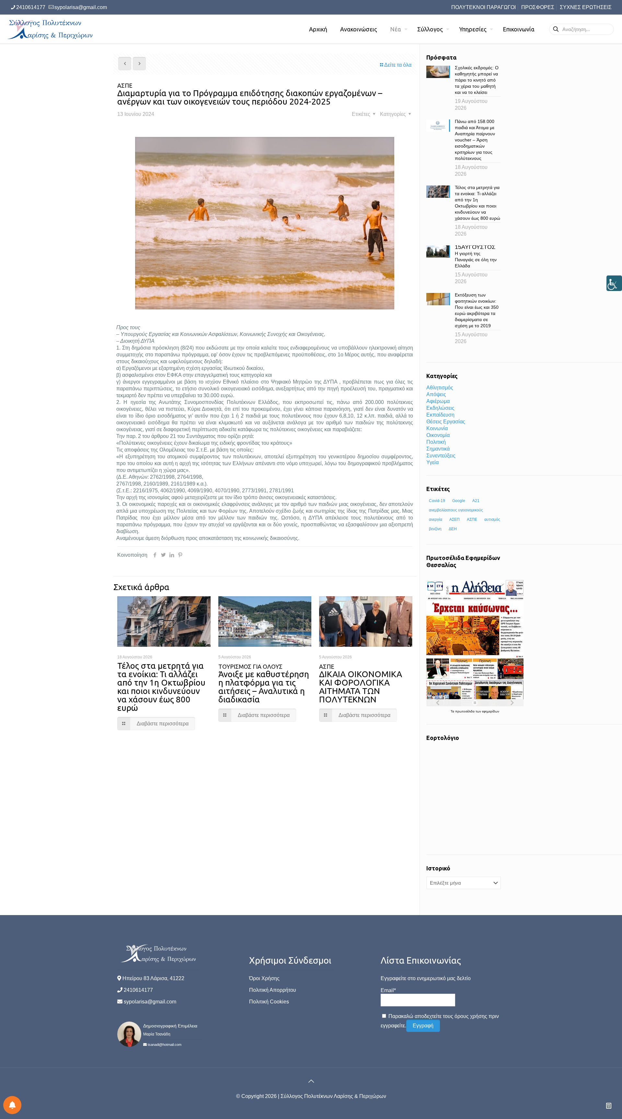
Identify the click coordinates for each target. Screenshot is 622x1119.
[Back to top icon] (311, 1081)
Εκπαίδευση (440, 415)
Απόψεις (436, 394)
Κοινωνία (437, 428)
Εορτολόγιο (442, 737)
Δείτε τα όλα (397, 65)
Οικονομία (438, 435)
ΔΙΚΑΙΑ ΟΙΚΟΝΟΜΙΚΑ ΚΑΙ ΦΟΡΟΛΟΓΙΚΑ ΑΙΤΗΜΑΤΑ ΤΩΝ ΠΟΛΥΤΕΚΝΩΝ (360, 683)
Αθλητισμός (439, 387)
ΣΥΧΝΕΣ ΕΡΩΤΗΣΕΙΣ (586, 7)
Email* (388, 990)
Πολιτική (436, 442)
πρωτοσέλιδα (465, 711)
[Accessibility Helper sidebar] (614, 283)
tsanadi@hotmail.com (164, 1044)
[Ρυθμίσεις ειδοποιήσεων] (12, 1105)
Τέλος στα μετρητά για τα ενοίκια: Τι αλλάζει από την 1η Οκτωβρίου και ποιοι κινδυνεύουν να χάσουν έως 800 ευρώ (161, 686)
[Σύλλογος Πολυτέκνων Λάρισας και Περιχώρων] (51, 29)
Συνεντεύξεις (440, 455)
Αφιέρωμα (438, 401)
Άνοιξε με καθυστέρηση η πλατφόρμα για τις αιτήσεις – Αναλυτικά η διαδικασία (263, 683)
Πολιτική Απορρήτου (272, 990)
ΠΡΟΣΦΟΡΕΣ (537, 7)
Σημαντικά (438, 449)
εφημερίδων (490, 711)
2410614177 (30, 7)
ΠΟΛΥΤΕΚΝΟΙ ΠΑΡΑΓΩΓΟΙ (483, 7)
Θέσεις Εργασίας (445, 421)
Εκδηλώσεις (440, 408)
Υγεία (432, 462)
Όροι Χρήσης (264, 978)
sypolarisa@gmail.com (80, 7)
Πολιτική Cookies (269, 1001)
